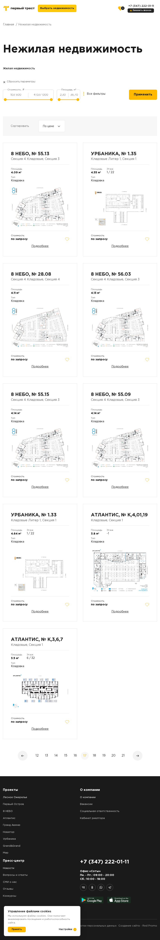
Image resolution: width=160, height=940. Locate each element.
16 (75, 755)
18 (94, 755)
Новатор (8, 832)
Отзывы (8, 889)
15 (65, 755)
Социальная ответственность (99, 811)
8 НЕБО (8, 811)
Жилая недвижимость (19, 68)
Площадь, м (68, 89)
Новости (8, 868)
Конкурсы (9, 896)
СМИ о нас (10, 882)
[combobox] (52, 126)
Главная (8, 24)
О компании (88, 797)
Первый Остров (13, 804)
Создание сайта (129, 926)
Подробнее (40, 246)
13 (46, 755)
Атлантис (9, 818)
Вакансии (86, 804)
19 (104, 755)
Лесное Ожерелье (15, 797)
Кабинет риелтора (92, 818)
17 (84, 755)
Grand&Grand (11, 846)
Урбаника (9, 839)
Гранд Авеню (11, 825)
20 (113, 755)
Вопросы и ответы (15, 875)
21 (123, 755)
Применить (143, 94)
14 (56, 755)
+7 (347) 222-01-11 (141, 6)
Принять (17, 929)
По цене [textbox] (48, 126)
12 (37, 755)
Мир (5, 853)
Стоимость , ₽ (15, 90)
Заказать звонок (142, 10)
